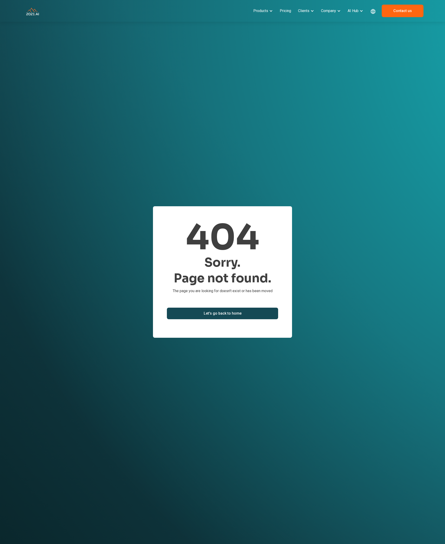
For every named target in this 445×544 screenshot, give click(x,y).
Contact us (402, 11)
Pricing (285, 11)
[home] (32, 11)
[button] (263, 10)
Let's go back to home (223, 313)
